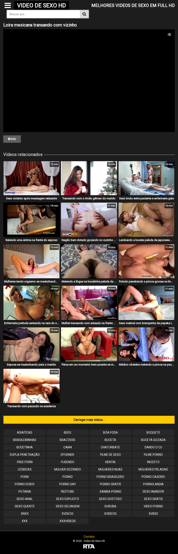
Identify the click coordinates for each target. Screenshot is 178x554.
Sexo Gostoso (110, 499)
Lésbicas (25, 469)
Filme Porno (153, 454)
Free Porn (25, 462)
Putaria (24, 491)
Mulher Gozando (67, 469)
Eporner (67, 454)
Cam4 (67, 447)
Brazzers (67, 440)
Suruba (110, 506)
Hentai (110, 462)
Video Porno (153, 506)
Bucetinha (24, 447)
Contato (89, 536)
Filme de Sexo (110, 454)
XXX (25, 521)
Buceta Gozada (153, 440)
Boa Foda (110, 432)
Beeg (67, 432)
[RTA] (89, 547)
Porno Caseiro (153, 477)
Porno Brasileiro (110, 477)
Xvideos (110, 513)
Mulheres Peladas (153, 469)
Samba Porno (110, 491)
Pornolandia (153, 484)
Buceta (110, 440)
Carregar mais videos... (89, 419)
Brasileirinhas (24, 440)
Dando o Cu (153, 447)
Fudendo (67, 462)
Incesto (153, 462)
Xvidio (153, 513)
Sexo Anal (24, 499)
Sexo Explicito (67, 499)
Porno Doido (25, 484)
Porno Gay (67, 484)
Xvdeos (67, 513)
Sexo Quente (25, 506)
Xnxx (25, 513)
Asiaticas (24, 432)
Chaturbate (110, 447)
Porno (68, 477)
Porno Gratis (110, 484)
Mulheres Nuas (110, 469)
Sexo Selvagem (67, 506)
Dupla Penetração (25, 454)
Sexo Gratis (153, 499)
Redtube (67, 491)
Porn (25, 477)
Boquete (153, 432)
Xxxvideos (67, 521)
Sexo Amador (153, 491)
